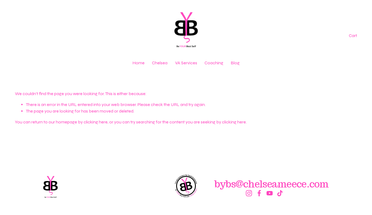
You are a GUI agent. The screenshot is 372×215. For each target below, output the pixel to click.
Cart (353, 35)
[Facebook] (259, 193)
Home (138, 62)
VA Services (186, 62)
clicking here (96, 122)
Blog (235, 62)
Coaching (214, 62)
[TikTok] (280, 193)
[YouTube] (269, 193)
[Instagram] (249, 193)
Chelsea (159, 62)
